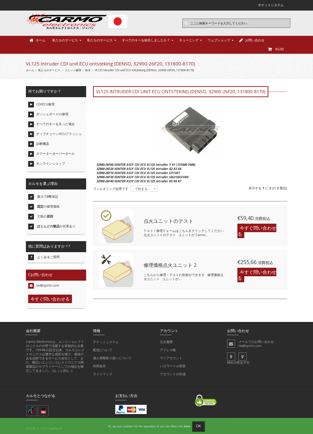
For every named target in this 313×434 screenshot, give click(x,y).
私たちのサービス (65, 40)
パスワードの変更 (173, 366)
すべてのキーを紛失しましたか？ (146, 40)
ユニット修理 (73, 70)
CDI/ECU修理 (45, 104)
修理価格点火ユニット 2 (170, 265)
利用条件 (99, 366)
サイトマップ (102, 374)
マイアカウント (171, 358)
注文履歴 (166, 342)
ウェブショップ (219, 40)
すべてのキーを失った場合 (55, 124)
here (187, 426)
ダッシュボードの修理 (52, 114)
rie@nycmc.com (47, 285)
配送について (102, 350)
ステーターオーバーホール (55, 153)
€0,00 (279, 49)
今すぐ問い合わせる (256, 231)
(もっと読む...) (62, 370)
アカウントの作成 (173, 374)
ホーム (40, 40)
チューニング (188, 40)
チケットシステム (106, 342)
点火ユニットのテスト (169, 221)
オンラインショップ (50, 163)
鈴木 (88, 70)
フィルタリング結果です (110, 189)
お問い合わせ (254, 40)
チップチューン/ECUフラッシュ (59, 134)
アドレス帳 (168, 350)
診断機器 (42, 143)
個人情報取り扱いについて (112, 358)
